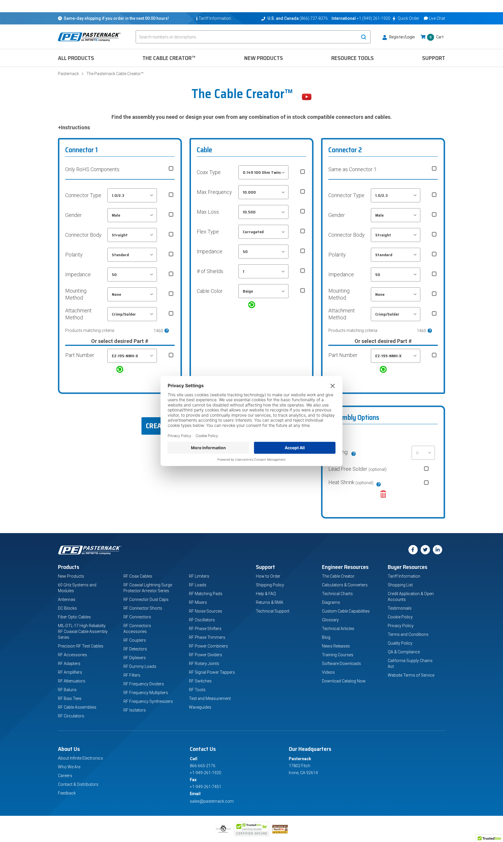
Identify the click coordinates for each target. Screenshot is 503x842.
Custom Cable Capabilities (346, 611)
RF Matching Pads (205, 593)
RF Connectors (137, 617)
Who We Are (69, 767)
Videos (328, 672)
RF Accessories (72, 654)
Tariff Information (404, 576)
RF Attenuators (71, 681)
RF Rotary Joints (204, 663)
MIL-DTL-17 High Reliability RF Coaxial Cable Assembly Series (83, 631)
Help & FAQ (266, 593)
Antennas (66, 599)
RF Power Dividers (205, 654)
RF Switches (200, 681)
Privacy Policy (401, 625)
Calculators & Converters (345, 585)
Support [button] (433, 58)
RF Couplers (134, 640)
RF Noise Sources (205, 611)
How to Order (268, 576)
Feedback (67, 793)
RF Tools (197, 689)
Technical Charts (337, 593)
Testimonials (400, 608)
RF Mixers (198, 602)
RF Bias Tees (70, 698)
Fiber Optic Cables (74, 617)
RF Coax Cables (137, 576)
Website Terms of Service (411, 675)
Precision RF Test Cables (80, 646)
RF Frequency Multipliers (145, 692)
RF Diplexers (134, 657)
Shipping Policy (270, 585)
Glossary (330, 620)
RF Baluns (67, 689)
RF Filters (131, 675)
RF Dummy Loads (139, 666)
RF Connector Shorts (142, 608)
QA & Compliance (404, 652)
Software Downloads (341, 663)
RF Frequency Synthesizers (148, 701)
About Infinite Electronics (80, 758)
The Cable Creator (338, 576)
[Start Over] (383, 496)
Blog (326, 637)
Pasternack (68, 73)
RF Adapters (69, 663)
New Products (263, 58)
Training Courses (337, 654)
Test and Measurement (210, 698)
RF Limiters (199, 576)
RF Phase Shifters (205, 628)
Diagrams (331, 602)
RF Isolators (134, 710)
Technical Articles (338, 628)
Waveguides (200, 707)
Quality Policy (400, 643)
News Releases (336, 646)
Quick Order (408, 18)
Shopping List (400, 585)
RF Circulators (71, 716)
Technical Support (272, 611)
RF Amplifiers (70, 672)
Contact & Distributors (78, 784)
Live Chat (437, 18)
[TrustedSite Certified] (251, 829)
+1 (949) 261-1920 (373, 18)
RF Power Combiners (208, 646)
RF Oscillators (202, 620)
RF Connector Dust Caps (146, 599)
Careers (65, 775)
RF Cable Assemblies (77, 707)
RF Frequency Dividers (143, 684)
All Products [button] (76, 58)
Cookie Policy (400, 617)
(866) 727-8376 (314, 18)
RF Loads (197, 585)
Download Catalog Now (344, 681)
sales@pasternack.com (212, 801)
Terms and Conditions (408, 634)
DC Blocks (67, 608)
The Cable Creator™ (169, 58)
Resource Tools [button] (352, 58)
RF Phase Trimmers (207, 637)
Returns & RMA (269, 602)
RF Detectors (135, 649)
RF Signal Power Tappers (212, 672)
